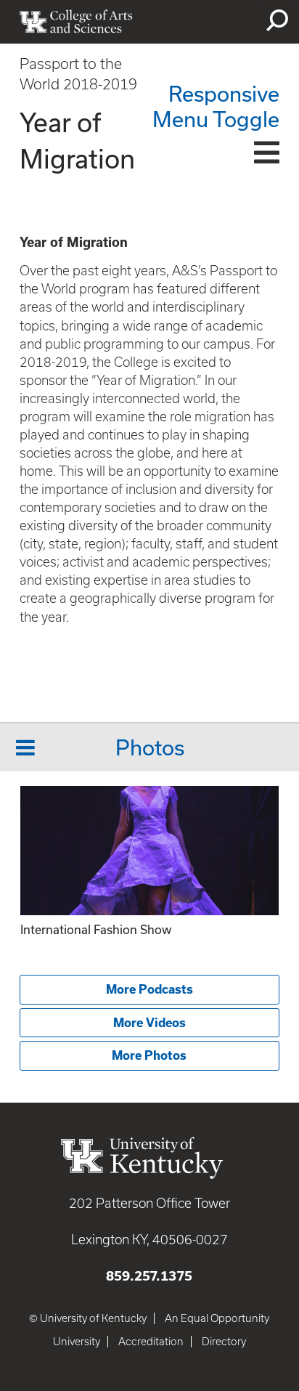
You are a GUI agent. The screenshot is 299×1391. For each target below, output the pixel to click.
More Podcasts (149, 989)
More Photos (149, 1055)
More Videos (149, 1022)
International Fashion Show (95, 929)
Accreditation (151, 1341)
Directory (224, 1341)
